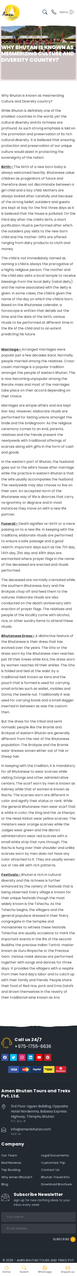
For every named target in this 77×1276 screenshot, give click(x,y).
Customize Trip (53, 1162)
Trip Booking (10, 1169)
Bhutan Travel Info (55, 1177)
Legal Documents (55, 1155)
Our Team (9, 1155)
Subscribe (61, 1239)
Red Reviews (11, 1162)
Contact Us (50, 1169)
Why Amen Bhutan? (16, 1177)
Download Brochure (56, 1184)
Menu (64, 12)
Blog (4, 1184)
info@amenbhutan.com (31, 1129)
